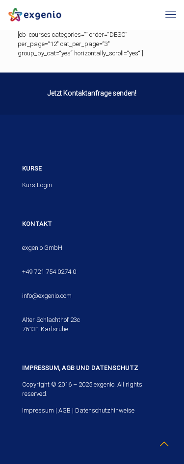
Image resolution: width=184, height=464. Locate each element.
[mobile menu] (170, 14)
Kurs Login (37, 185)
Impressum (38, 410)
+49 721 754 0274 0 (49, 272)
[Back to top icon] (164, 444)
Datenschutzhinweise (104, 410)
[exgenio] (34, 14)
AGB (64, 410)
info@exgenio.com (47, 296)
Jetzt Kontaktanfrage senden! (92, 93)
